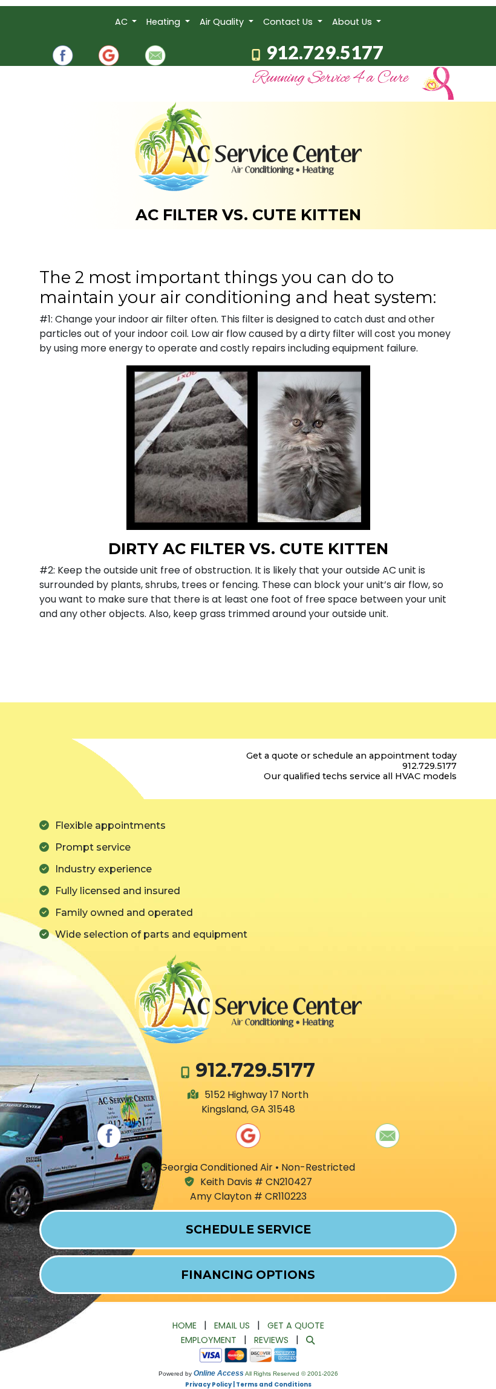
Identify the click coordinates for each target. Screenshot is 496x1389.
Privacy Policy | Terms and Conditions (248, 1384)
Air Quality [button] (223, 22)
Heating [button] (164, 22)
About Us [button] (353, 22)
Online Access (219, 1373)
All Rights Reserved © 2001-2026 (291, 1373)
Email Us (232, 1325)
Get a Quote (295, 1325)
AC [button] (122, 22)
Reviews (271, 1340)
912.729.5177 (324, 52)
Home (184, 1325)
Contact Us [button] (289, 22)
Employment (209, 1340)
